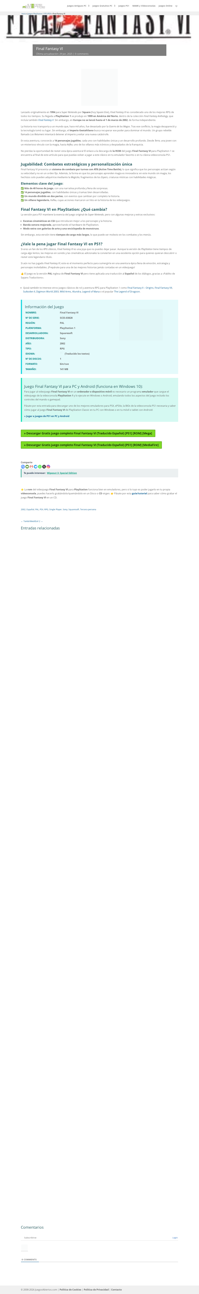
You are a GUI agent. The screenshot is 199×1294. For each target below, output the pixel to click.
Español (30, 509)
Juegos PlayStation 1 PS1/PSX (39, 13)
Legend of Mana (91, 291)
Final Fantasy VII (163, 287)
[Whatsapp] (40, 466)
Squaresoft (73, 509)
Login (175, 1237)
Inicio (24, 13)
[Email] (27, 466)
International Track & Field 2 (39, 1091)
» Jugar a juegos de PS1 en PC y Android (46, 416)
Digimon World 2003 (47, 291)
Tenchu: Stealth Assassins (38, 751)
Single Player (55, 509)
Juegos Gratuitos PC (102, 6)
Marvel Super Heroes (35, 637)
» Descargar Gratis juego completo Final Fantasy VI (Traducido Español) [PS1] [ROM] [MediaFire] (91, 445)
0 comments (82, 53)
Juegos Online (165, 6)
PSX (41, 509)
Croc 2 (27, 864)
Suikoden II (29, 291)
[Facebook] (23, 466)
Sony (65, 509)
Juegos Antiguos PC (76, 6)
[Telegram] (35, 466)
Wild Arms (65, 291)
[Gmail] (31, 466)
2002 (23, 509)
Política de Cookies (70, 1289)
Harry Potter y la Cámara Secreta (42, 978)
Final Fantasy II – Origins (140, 287)
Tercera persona (88, 509)
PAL (37, 509)
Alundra (76, 291)
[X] (44, 466)
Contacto (116, 1289)
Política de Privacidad (96, 1289)
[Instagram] (48, 466)
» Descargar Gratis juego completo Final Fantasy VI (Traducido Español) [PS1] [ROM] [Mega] (88, 433)
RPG (46, 509)
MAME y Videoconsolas (143, 6)
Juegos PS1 (123, 6)
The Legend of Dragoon (127, 291)
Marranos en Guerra (35, 1205)
